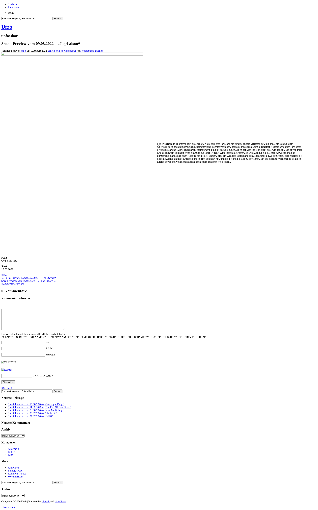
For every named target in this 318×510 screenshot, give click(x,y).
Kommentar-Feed (17, 473)
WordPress (60, 501)
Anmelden (13, 467)
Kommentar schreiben (12, 283)
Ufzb (6, 27)
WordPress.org (15, 476)
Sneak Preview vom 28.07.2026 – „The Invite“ (32, 413)
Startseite (12, 4)
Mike (23, 50)
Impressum (13, 7)
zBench (46, 501)
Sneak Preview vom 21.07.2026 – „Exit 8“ (30, 416)
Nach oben (9, 507)
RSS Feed (6, 388)
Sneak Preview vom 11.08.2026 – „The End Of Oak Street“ (39, 407)
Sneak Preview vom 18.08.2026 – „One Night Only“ (36, 404)
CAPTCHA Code (42, 375)
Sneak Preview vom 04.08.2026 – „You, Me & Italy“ (36, 410)
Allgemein (13, 448)
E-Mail (49, 348)
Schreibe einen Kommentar (62, 50)
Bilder (11, 451)
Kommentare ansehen (91, 50)
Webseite (50, 354)
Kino (4, 275)
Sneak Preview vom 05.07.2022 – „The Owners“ (28, 277)
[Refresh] (6, 369)
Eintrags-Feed (15, 470)
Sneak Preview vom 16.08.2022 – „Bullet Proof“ (28, 280)
